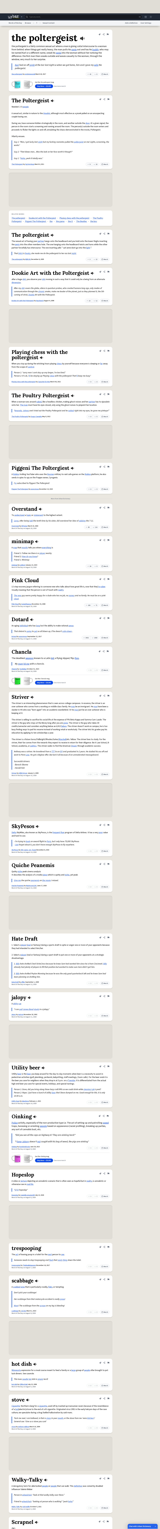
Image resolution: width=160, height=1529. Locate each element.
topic (28, 515)
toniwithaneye (26, 604)
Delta (14, 832)
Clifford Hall (24, 1384)
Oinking (14, 1147)
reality (60, 589)
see (62, 1254)
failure (64, 726)
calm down (67, 631)
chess (59, 363)
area (23, 1286)
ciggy (48, 1418)
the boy (93, 221)
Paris (49, 841)
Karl (17, 65)
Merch (106, 74)
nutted (71, 410)
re (99, 586)
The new (17, 595)
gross (62, 1299)
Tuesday (71, 1080)
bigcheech (40, 301)
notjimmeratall (30, 74)
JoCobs (23, 1311)
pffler (23, 982)
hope (19, 1141)
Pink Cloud (15, 604)
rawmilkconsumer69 (28, 1195)
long (38, 625)
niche (20, 871)
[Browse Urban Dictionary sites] (15, 16)
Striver (14, 773)
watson (20, 1014)
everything (46, 547)
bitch (20, 253)
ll (29, 375)
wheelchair (27, 1494)
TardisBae (22, 669)
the (51, 221)
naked (39, 401)
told (31, 520)
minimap (14, 565)
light (88, 247)
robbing (82, 520)
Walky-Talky (16, 1507)
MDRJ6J (28, 259)
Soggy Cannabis (36, 416)
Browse (28, 23)
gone (65, 722)
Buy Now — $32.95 (44, 86)
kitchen (90, 1418)
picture (24, 1181)
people (26, 106)
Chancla (14, 669)
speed (106, 1122)
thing (65, 1260)
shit (24, 279)
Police (15, 1122)
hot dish (14, 1384)
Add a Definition (131, 23)
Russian (50, 474)
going (29, 631)
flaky (50, 1286)
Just (17, 844)
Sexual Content (49, 23)
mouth (60, 1418)
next (50, 1254)
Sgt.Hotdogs (29, 164)
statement (38, 515)
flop (77, 658)
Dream (74, 745)
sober (102, 586)
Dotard (14, 636)
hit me (26, 663)
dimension (16, 282)
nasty (60, 1260)
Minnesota (16, 1370)
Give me (17, 880)
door (88, 123)
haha (70, 1501)
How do (25, 556)
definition (78, 1486)
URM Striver (23, 773)
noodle (25, 1379)
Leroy (16, 520)
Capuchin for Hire (44, 382)
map (15, 547)
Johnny (26, 410)
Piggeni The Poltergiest (35, 221)
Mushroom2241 (31, 885)
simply (40, 1379)
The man (24, 405)
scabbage (15, 1311)
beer (19, 1073)
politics (33, 745)
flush (51, 1260)
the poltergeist (17, 74)
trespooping (16, 1265)
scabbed (16, 1286)
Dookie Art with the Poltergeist (42, 218)
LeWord (22, 565)
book (28, 841)
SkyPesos (15, 850)
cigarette (43, 1406)
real (29, 945)
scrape (43, 1305)
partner (41, 241)
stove (14, 1427)
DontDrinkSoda (24, 1147)
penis (74, 49)
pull (20, 1009)
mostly (25, 547)
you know (33, 556)
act (16, 1254)
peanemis (35, 880)
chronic (41, 291)
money (71, 595)
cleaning (87, 1089)
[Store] (145, 17)
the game (60, 221)
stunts (36, 1009)
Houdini (46, 113)
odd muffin (26, 1507)
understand (19, 515)
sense (70, 625)
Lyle (93, 1089)
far (101, 363)
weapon (29, 658)
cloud (16, 598)
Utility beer (16, 1101)
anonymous (35, 489)
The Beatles (81, 221)
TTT (53, 751)
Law (27, 754)
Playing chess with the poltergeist (74, 218)
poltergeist (78, 142)
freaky (27, 253)
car (20, 1003)
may (73, 706)
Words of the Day (15, 23)
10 (18, 1189)
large (73, 1370)
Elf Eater (25, 526)
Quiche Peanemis (18, 885)
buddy (95, 49)
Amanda (18, 410)
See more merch (60, 86)
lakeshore (25, 1101)
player (42, 553)
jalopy (14, 1014)
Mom (16, 1305)
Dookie (31, 294)
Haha (22, 158)
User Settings (146, 23)
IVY (61, 751)
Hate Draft (15, 982)
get (35, 631)
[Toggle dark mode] (151, 17)
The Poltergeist (17, 164)
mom (20, 663)
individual (24, 625)
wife (96, 65)
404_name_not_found (28, 850)
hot (30, 1379)
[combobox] (83, 17)
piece (45, 874)
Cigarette (16, 1406)
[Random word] (139, 16)
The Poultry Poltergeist (20, 416)
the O (70, 221)
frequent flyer (58, 832)
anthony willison (23, 1427)
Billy (17, 963)
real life (30, 1184)
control (31, 366)
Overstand (15, 526)
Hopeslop (15, 1195)
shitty (15, 1003)
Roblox (16, 474)
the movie (46, 880)
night (32, 65)
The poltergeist (18, 218)
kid (52, 658)
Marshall (62, 739)
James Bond (28, 1009)
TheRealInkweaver (29, 1265)
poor (101, 832)
